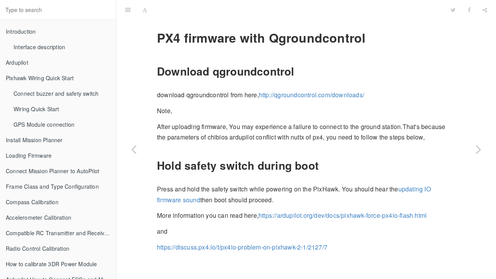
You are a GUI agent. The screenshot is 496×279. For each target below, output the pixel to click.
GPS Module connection (44, 124)
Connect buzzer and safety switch (56, 93)
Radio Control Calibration (37, 248)
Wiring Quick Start (36, 109)
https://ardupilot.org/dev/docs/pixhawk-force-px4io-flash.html (342, 215)
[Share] (485, 9)
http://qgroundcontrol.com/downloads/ (311, 94)
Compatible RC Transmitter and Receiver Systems (61, 233)
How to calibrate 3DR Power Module (51, 264)
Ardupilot (17, 62)
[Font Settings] (144, 9)
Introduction (21, 31)
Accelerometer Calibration (38, 217)
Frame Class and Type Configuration (52, 186)
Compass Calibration (32, 202)
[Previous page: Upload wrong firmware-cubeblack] (133, 149)
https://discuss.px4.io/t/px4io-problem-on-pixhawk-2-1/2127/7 (242, 247)
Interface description (39, 47)
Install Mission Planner (34, 140)
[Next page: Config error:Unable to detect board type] (478, 149)
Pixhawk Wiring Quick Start (40, 78)
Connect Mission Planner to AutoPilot (52, 171)
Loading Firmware (29, 155)
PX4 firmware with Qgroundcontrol (299, 9)
